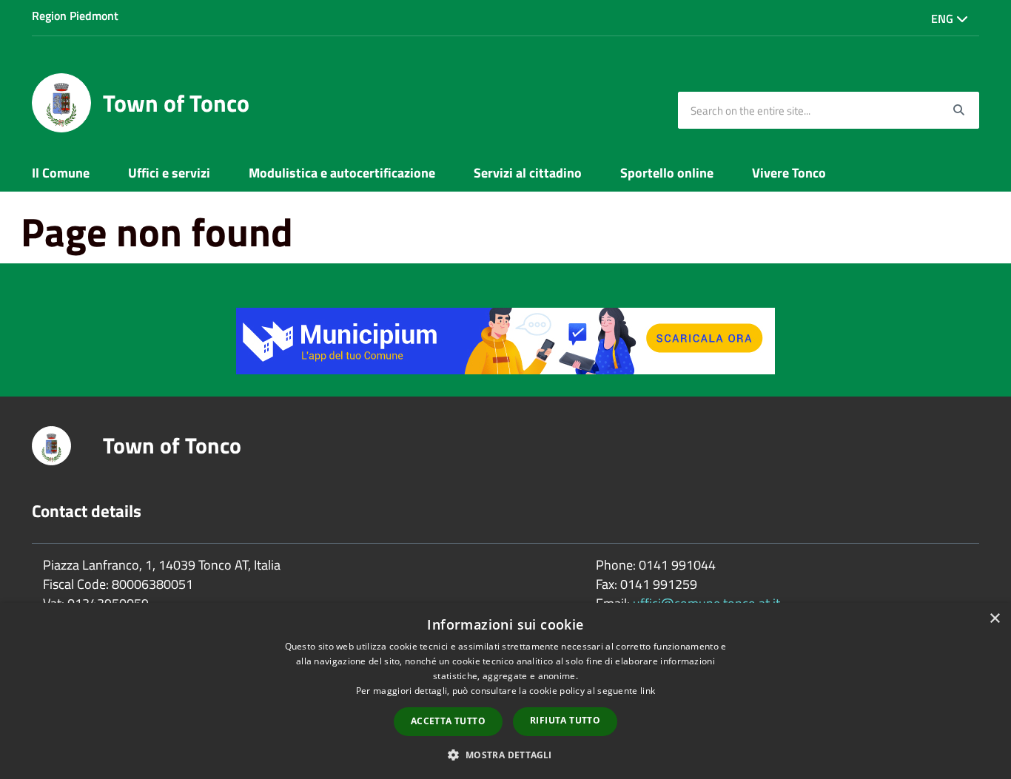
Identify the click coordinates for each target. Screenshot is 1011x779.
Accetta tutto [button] (448, 721)
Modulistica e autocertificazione (342, 173)
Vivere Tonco (789, 173)
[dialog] (505, 691)
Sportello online (666, 173)
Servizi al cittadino (528, 173)
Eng (943, 18)
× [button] (994, 618)
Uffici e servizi (169, 173)
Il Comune (61, 173)
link (647, 690)
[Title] (505, 339)
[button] (505, 754)
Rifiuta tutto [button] (565, 720)
